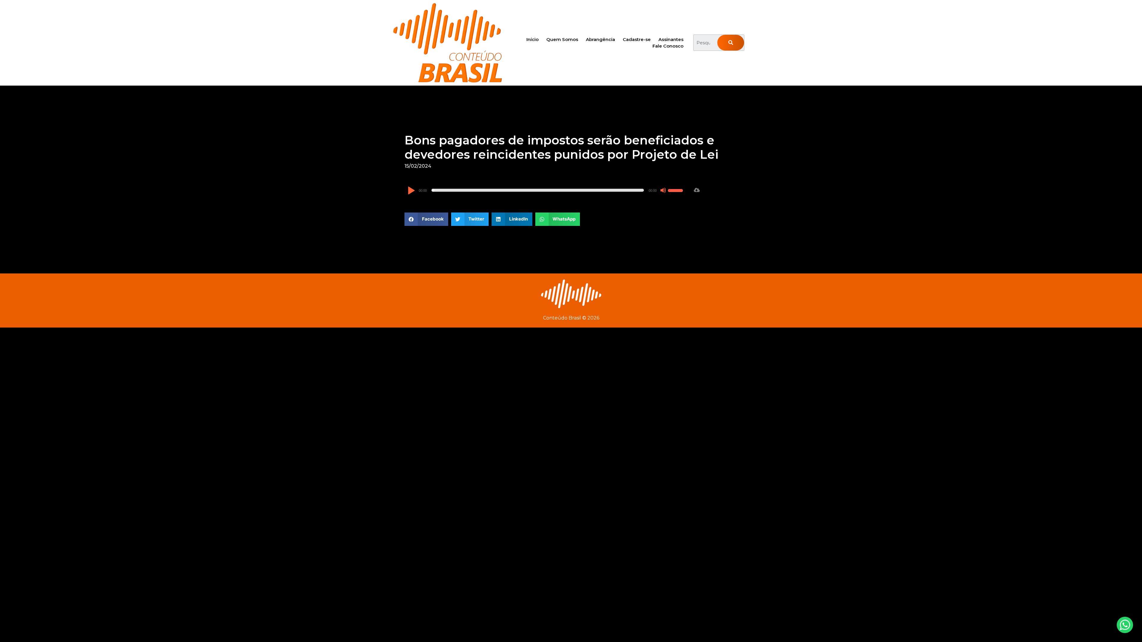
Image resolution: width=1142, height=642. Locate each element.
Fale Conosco (667, 46)
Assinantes (670, 39)
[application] (546, 190)
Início (532, 39)
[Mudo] (663, 190)
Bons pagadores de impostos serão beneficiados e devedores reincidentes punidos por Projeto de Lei (561, 147)
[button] (426, 219)
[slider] (676, 189)
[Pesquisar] (730, 43)
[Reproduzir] (411, 191)
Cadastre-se (637, 39)
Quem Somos (562, 39)
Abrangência (600, 39)
